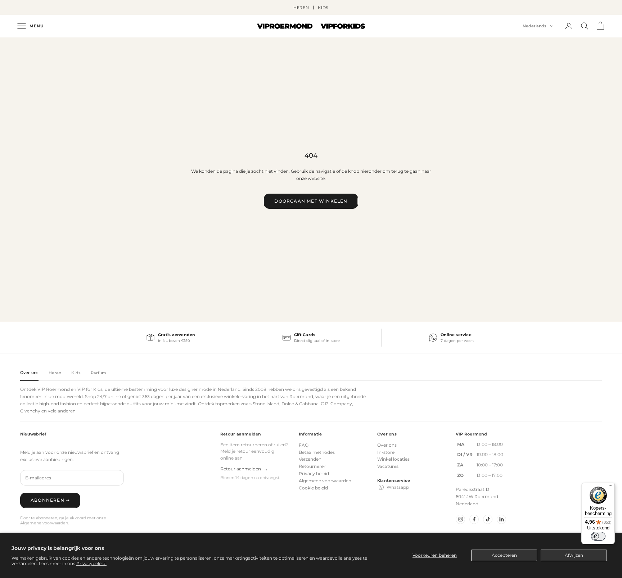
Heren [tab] (55, 372)
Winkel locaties (393, 459)
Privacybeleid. (91, 563)
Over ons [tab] (29, 372)
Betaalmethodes (317, 452)
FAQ (303, 445)
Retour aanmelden (244, 468)
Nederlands (534, 25)
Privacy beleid (314, 473)
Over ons (387, 445)
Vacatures (387, 466)
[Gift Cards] (311, 338)
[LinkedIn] (501, 519)
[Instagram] (460, 519)
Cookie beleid (313, 488)
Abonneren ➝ (50, 500)
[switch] (598, 536)
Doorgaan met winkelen (310, 201)
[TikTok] (487, 519)
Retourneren (312, 466)
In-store (386, 452)
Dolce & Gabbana (300, 403)
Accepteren (504, 555)
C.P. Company (336, 403)
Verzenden (310, 459)
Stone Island (266, 403)
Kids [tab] (75, 372)
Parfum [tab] (99, 372)
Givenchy (30, 411)
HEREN (301, 7)
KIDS (323, 7)
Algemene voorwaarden (325, 480)
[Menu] (610, 487)
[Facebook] (474, 519)
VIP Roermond (53, 389)
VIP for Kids (90, 389)
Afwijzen (574, 555)
